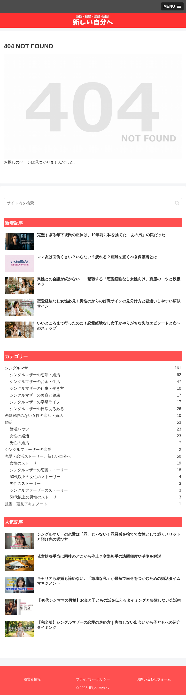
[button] (177, 203)
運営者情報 (32, 679)
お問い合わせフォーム (154, 679)
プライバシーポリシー (93, 679)
